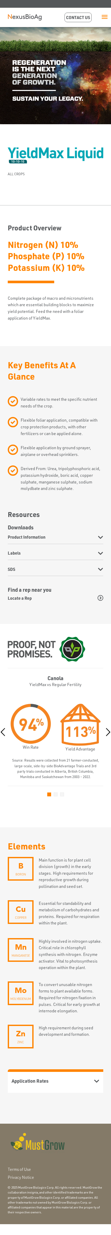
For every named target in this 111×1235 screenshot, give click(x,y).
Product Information (26, 537)
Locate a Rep (20, 598)
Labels (14, 553)
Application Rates (30, 1081)
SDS (11, 569)
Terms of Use (19, 1169)
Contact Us (78, 17)
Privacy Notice (21, 1177)
